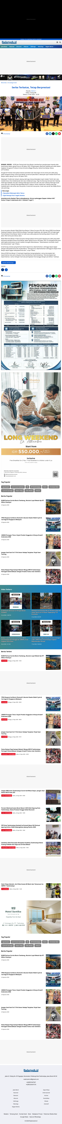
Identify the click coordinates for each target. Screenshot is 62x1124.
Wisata (46, 1101)
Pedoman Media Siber (50, 1114)
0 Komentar (6, 134)
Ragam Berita (49, 46)
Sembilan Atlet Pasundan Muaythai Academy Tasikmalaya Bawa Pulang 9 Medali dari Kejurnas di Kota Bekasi (22, 843)
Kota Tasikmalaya (6, 795)
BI (27, 487)
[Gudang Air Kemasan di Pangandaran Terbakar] (15, 601)
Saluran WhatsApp (35, 1117)
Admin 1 (33, 91)
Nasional (11, 46)
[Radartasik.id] (9, 42)
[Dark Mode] (57, 42)
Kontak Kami (23, 1114)
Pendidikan (5, 889)
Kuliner (46, 1095)
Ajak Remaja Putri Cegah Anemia (14, 195)
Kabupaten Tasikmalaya (8, 754)
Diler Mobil (29, 490)
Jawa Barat (4, 46)
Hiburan (26, 46)
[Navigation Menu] (60, 42)
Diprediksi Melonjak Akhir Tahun (13, 193)
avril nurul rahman (17, 487)
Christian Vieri (54, 487)
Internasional (46, 1092)
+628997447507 (31, 1082)
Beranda (3, 83)
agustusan (5, 487)
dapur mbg (19, 490)
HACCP (38, 490)
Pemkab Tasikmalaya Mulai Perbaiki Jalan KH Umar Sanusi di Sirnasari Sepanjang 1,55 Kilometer (46, 612)
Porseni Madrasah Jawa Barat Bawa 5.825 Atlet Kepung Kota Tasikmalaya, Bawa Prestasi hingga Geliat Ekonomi (20, 809)
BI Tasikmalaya (35, 487)
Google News (24, 1117)
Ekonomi (18, 46)
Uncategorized (12, 83)
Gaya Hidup (46, 1090)
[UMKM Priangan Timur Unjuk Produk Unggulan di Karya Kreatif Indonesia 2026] (53, 541)
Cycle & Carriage (7, 490)
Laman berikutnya (7, 262)
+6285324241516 (31, 1084)
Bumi (44, 487)
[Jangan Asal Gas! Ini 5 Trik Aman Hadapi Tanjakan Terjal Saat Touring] (53, 559)
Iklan (29, 1114)
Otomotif (4, 737)
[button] (50, 46)
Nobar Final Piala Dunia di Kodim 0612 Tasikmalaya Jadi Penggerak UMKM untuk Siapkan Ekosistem (14, 639)
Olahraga (33, 46)
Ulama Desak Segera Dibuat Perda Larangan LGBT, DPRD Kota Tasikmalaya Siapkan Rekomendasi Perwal (46, 639)
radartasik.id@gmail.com (31, 1079)
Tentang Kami (14, 1114)
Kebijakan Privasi (37, 1114)
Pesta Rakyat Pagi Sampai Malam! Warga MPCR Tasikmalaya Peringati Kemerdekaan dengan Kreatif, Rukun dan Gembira (20, 570)
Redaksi (6, 1114)
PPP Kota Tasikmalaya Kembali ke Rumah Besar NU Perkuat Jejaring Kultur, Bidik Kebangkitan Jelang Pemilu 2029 (20, 826)
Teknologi (40, 46)
